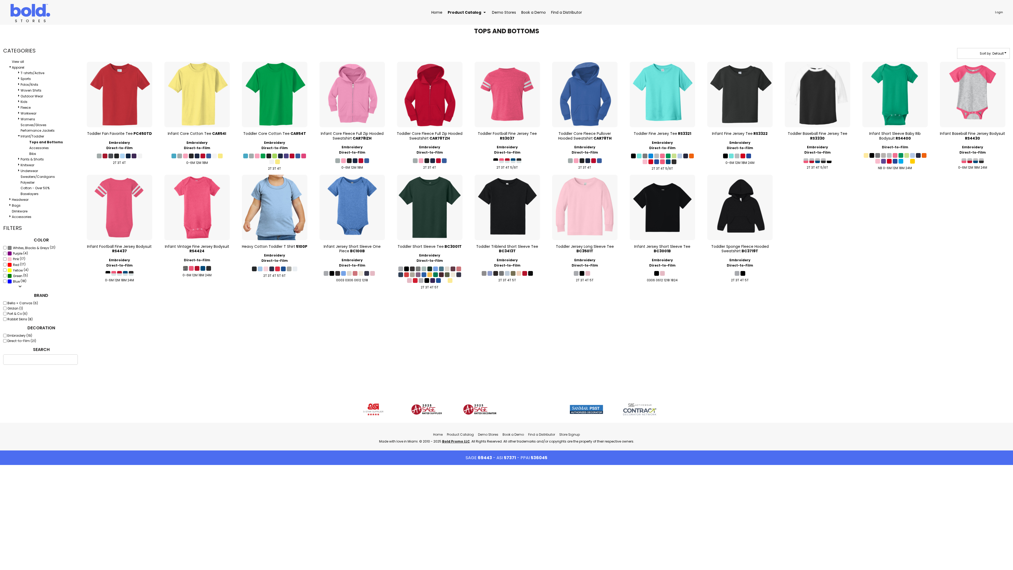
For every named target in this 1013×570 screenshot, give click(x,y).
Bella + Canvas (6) (22, 303)
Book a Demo (513, 434)
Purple (17, 253)
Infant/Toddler (32, 136)
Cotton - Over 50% (35, 188)
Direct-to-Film (119, 148)
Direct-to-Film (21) (21, 341)
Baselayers (30, 194)
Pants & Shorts (32, 159)
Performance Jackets (38, 130)
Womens (28, 119)
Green (17, 276)
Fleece (26, 107)
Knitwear (27, 165)
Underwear (29, 171)
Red (16, 265)
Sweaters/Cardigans (38, 176)
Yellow (18, 270)
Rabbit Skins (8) (20, 319)
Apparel (18, 67)
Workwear (28, 113)
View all (18, 61)
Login (999, 12)
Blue (16, 281)
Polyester (28, 182)
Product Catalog (460, 434)
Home (438, 434)
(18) (19, 281)
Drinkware (19, 211)
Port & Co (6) (17, 313)
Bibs (32, 153)
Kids (24, 101)
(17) (19, 259)
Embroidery (119, 142)
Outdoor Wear (32, 96)
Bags (16, 205)
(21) (34, 247)
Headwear (20, 199)
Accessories (39, 148)
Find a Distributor (541, 434)
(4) (20, 253)
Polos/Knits (29, 84)
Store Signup (569, 434)
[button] (467, 12)
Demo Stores (488, 434)
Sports (26, 79)
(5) (20, 275)
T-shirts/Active (32, 73)
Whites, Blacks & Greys (31, 248)
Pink (16, 259)
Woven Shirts (31, 90)
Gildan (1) (15, 308)
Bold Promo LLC (456, 441)
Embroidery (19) (19, 335)
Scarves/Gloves (33, 125)
